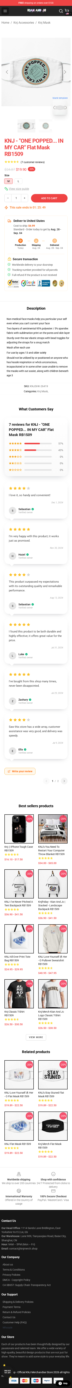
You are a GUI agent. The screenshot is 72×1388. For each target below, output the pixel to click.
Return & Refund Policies (17, 1312)
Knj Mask (44, 22)
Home (5, 22)
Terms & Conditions (14, 1269)
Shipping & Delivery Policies (18, 1301)
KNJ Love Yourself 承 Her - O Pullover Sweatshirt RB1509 (52, 960)
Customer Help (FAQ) (15, 1322)
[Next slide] (65, 72)
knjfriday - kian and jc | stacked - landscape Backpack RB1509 (51, 905)
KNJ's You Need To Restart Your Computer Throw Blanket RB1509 (51, 850)
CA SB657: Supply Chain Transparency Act (27, 1285)
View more (36, 1037)
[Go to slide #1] (26, 125)
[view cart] (67, 11)
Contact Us (9, 1317)
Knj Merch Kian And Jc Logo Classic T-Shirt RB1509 (51, 1015)
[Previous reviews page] (46, 781)
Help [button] (65, 1383)
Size (6, 175)
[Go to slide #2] (45, 125)
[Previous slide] (7, 72)
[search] (61, 11)
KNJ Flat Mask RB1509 (17, 1143)
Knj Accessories (23, 22)
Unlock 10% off (7, 1372)
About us (8, 1264)
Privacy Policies (11, 1274)
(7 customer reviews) (33, 162)
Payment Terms (11, 1307)
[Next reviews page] (64, 781)
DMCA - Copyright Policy (16, 1279)
